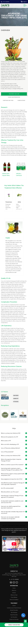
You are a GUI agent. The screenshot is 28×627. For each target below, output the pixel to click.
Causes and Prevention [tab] (14, 97)
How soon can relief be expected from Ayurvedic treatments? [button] (10, 507)
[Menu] (25, 5)
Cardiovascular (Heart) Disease (14, 607)
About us (14, 590)
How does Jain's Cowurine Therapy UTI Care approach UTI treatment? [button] (12, 496)
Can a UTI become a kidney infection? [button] (10, 448)
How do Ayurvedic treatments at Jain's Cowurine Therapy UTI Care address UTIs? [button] (11, 469)
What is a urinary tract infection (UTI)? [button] (10, 433)
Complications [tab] (21, 100)
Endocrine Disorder (14, 619)
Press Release (14, 597)
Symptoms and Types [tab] (8, 100)
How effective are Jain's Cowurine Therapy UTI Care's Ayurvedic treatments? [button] (12, 483)
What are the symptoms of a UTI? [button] (9, 437)
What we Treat (14, 595)
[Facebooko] (17, 582)
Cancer (14, 605)
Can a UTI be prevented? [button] (7, 452)
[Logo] (14, 565)
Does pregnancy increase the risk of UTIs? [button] (11, 479)
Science (14, 592)
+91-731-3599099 (5, 1)
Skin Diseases (14, 612)
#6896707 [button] (15, 398)
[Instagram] (14, 582)
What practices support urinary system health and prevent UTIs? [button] (13, 474)
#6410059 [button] (15, 395)
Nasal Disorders (14, 614)
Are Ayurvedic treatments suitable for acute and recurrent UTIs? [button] (12, 501)
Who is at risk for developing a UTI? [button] (10, 444)
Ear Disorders (14, 617)
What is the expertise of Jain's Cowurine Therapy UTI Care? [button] (11, 460)
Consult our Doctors (14, 624)
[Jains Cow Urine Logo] (5, 5)
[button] (5, 415)
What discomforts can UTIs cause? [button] (10, 492)
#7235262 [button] (15, 401)
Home (14, 588)
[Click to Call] (23, 615)
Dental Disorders (14, 610)
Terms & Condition (14, 599)
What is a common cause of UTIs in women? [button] (12, 464)
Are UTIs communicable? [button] (7, 488)
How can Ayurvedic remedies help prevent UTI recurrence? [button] (13, 512)
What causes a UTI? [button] (6, 440)
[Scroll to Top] (25, 621)
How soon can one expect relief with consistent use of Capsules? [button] (10, 517)
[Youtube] (11, 582)
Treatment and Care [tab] (14, 94)
